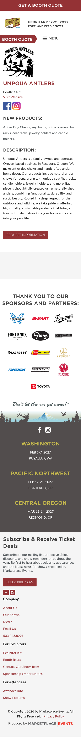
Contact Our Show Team (21, 666)
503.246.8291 (13, 635)
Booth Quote (17, 39)
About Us (10, 608)
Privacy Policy (53, 716)
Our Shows (11, 615)
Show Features (14, 697)
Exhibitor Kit (12, 653)
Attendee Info (13, 691)
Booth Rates (12, 659)
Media (7, 622)
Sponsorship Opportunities (23, 674)
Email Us (9, 628)
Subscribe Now (19, 582)
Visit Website (13, 97)
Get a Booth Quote (40, 5)
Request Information (25, 234)
